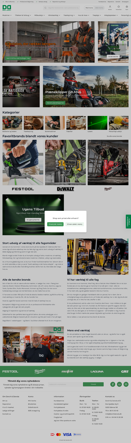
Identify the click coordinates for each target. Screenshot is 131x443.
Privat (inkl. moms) (55, 224)
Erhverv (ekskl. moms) (74, 224)
